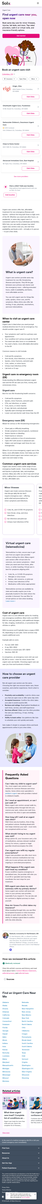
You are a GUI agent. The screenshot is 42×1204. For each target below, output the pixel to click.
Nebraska (25, 1002)
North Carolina (27, 1021)
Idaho (4, 1037)
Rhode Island (26, 1040)
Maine (4, 1059)
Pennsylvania (26, 1037)
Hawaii (4, 1034)
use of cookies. (26, 1197)
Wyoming (25, 1078)
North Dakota (27, 1024)
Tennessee (25, 1050)
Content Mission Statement (26, 971)
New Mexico (26, 1015)
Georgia (5, 1031)
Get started (21, 36)
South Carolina (27, 1043)
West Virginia (27, 1072)
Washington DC (27, 1068)
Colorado (5, 1018)
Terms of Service (6, 1190)
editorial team (23, 973)
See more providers (21, 176)
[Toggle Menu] (37, 3)
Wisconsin (25, 1075)
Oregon (24, 1034)
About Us (5, 1158)
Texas (24, 1053)
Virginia (24, 1062)
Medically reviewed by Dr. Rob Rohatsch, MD (24, 934)
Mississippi (6, 1075)
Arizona (5, 1009)
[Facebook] (3, 1197)
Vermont (25, 1059)
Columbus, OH (7, 74)
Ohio (23, 1027)
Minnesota (6, 1072)
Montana (5, 1081)
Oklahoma (25, 1031)
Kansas (5, 1050)
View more (5, 1133)
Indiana (5, 1043)
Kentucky (5, 1053)
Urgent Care (6, 10)
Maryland (5, 1062)
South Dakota (27, 1046)
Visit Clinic (31, 97)
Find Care (5, 1148)
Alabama (5, 1002)
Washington (26, 1065)
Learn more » (10, 601)
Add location (10, 195)
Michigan (5, 1068)
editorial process (8, 973)
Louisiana (5, 1056)
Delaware (5, 1024)
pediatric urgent (11, 793)
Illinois (4, 1040)
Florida (4, 1027)
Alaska (4, 1005)
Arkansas (5, 1012)
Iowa (4, 1046)
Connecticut (7, 1021)
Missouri (5, 1078)
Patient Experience (9, 1168)
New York (25, 1018)
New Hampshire (28, 1009)
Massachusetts (7, 1065)
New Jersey (26, 1012)
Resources (6, 1153)
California (5, 1015)
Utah (23, 1056)
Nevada (24, 1005)
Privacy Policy (5, 1187)
